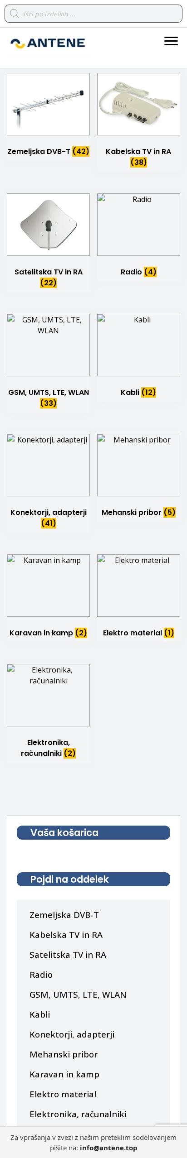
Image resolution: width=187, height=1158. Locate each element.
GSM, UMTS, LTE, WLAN (78, 994)
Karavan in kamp (64, 1074)
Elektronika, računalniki (78, 1114)
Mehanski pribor (64, 1054)
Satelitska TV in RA (68, 954)
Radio (41, 974)
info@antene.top (109, 1147)
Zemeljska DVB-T (64, 914)
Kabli (40, 1014)
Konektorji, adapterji (72, 1034)
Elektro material (63, 1094)
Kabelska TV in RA (66, 934)
